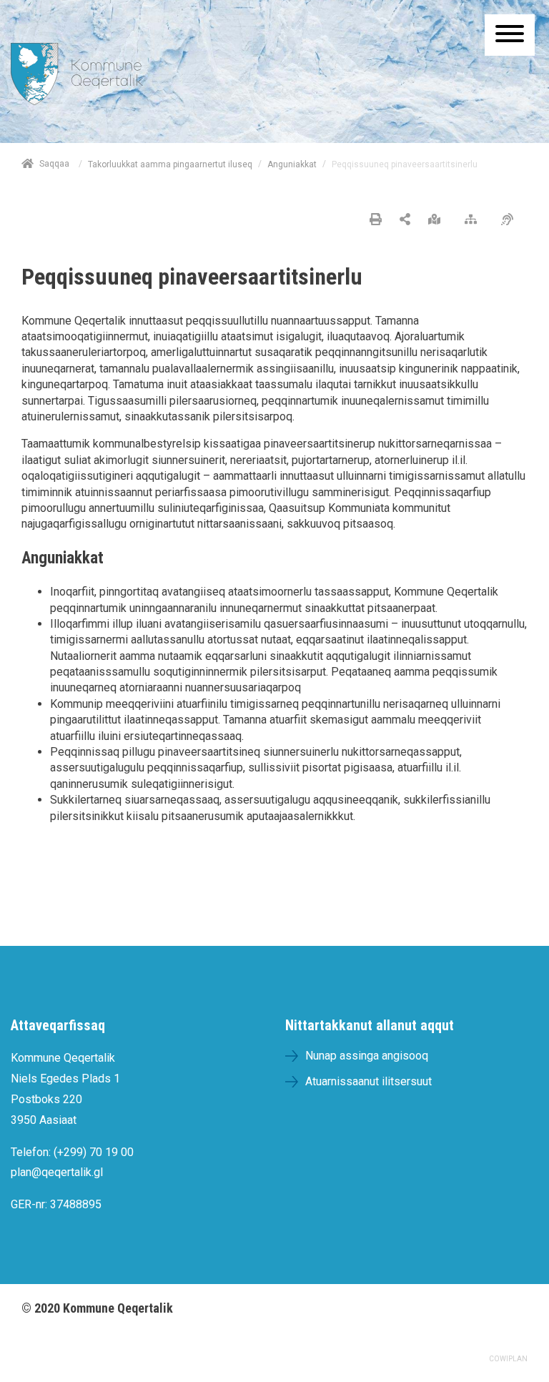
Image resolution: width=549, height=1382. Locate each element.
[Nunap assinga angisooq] (438, 220)
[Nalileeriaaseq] (474, 220)
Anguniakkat (292, 164)
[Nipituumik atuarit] (405, 220)
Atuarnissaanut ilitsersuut (368, 1081)
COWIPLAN (508, 1359)
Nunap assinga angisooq (366, 1055)
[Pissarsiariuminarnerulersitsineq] (511, 220)
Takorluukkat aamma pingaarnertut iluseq (170, 164)
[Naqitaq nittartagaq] (375, 220)
